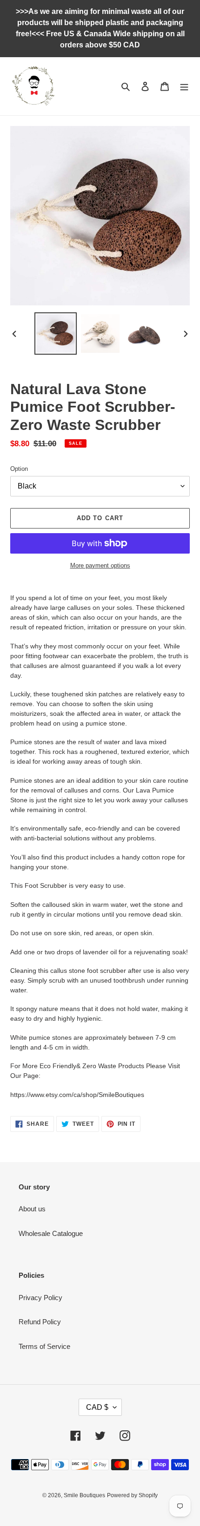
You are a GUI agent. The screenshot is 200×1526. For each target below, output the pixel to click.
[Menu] (184, 86)
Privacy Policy (40, 1297)
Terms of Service (44, 1346)
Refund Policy (40, 1322)
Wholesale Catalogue (51, 1233)
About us (32, 1209)
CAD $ (97, 1407)
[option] (55, 333)
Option (19, 468)
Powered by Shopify (132, 1495)
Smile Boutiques (84, 1495)
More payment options (100, 565)
